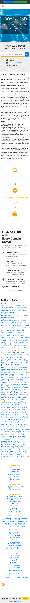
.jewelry (14, 386)
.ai (16, 307)
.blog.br (25, 317)
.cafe (5, 322)
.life (18, 391)
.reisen (15, 422)
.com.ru (8, 337)
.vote (11, 453)
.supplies (7, 437)
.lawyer (3, 391)
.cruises (8, 344)
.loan (17, 392)
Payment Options (15, 569)
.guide (2, 374)
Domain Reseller (15, 478)
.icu (16, 379)
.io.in (2, 386)
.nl (27, 406)
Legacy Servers (15, 537)
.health (25, 374)
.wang (2, 454)
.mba (2, 397)
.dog (19, 350)
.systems (6, 439)
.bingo (25, 315)
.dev (7, 349)
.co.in (2, 332)
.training (24, 444)
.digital (21, 349)
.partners (21, 411)
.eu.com (14, 357)
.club (2, 330)
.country (25, 340)
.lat (16, 389)
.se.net (21, 429)
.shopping (8, 432)
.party (2, 412)
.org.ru (2, 411)
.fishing (26, 362)
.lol (24, 392)
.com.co (3, 335)
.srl (7, 436)
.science (8, 429)
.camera (14, 322)
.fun (22, 365)
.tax (15, 439)
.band (3, 314)
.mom (10, 401)
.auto (20, 312)
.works (22, 456)
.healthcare (4, 376)
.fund (25, 365)
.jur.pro (13, 387)
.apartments (15, 309)
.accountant (4, 305)
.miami (21, 399)
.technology (4, 441)
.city (22, 327)
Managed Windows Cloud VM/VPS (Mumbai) (16, 520)
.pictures (16, 414)
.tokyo (18, 443)
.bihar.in (17, 315)
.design (3, 349)
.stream (15, 436)
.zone (23, 458)
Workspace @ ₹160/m (21, 2)
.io (27, 384)
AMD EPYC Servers (15, 535)
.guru (17, 374)
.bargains (16, 314)
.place (2, 416)
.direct (25, 349)
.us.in (5, 449)
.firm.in (18, 362)
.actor (23, 305)
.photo (16, 412)
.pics (12, 414)
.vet (8, 451)
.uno (17, 448)
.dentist (19, 347)
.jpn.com (3, 387)
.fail (24, 359)
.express (20, 359)
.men (13, 399)
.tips (7, 443)
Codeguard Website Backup (15, 545)
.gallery (16, 367)
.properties (9, 419)
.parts (26, 411)
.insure (24, 382)
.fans (10, 360)
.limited (3, 392)
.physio (8, 414)
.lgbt (15, 391)
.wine (13, 456)
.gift (25, 369)
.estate (9, 357)
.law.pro (23, 389)
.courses (9, 342)
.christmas (12, 327)
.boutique (10, 319)
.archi (24, 309)
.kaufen (18, 387)
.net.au (19, 402)
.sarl (18, 427)
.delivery (3, 347)
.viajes (11, 451)
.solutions (22, 434)
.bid (13, 315)
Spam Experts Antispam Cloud (15, 549)
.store (10, 436)
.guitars (7, 374)
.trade (14, 444)
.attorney (3, 312)
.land (13, 389)
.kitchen (26, 387)
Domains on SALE (16, 473)
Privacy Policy (16, 565)
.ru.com (25, 426)
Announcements (15, 562)
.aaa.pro (11, 304)
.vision (2, 453)
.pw (3, 421)
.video (15, 451)
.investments (22, 384)
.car (7, 324)
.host (22, 377)
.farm (14, 360)
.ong (22, 407)
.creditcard (25, 342)
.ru (28, 426)
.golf (27, 371)
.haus (21, 374)
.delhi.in (25, 345)
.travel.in (7, 446)
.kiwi (2, 389)
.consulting (24, 339)
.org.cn (6, 409)
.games (25, 367)
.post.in (25, 416)
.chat (3, 327)
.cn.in (13, 330)
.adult (27, 305)
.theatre (23, 441)
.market (11, 396)
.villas (19, 451)
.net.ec (12, 404)
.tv (15, 446)
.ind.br (16, 381)
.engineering (11, 355)
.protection (22, 419)
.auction (11, 312)
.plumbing (7, 416)
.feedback (24, 360)
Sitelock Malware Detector (16, 547)
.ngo (21, 406)
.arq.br (6, 310)
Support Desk (16, 557)
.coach (19, 332)
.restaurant (23, 424)
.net (16, 404)
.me (6, 397)
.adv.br (3, 307)
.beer (21, 314)
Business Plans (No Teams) (15, 496)
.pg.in (9, 412)
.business (3, 320)
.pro (15, 417)
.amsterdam (8, 309)
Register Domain (15, 468)
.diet (17, 349)
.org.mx (19, 409)
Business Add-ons (16, 501)
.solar (17, 434)
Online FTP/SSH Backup (15, 544)
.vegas (23, 449)
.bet (6, 315)
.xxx (8, 458)
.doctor (15, 350)
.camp (18, 322)
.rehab (11, 422)
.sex (8, 431)
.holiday (3, 377)
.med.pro (23, 397)
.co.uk (10, 332)
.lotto (7, 394)
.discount (9, 350)
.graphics (8, 372)
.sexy (12, 431)
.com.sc (14, 337)
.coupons (3, 342)
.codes (23, 332)
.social (7, 434)
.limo (7, 392)
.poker (16, 416)
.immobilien (4, 381)
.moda (6, 401)
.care (14, 324)
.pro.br (7, 417)
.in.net (11, 381)
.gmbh (19, 371)
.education (7, 354)
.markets (23, 396)
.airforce (24, 307)
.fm (23, 364)
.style (2, 437)
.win (10, 456)
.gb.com (8, 369)
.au (7, 312)
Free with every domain (15, 474)
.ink (15, 382)
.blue (6, 319)
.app (21, 309)
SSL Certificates (15, 542)
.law (19, 389)
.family (6, 360)
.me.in (9, 397)
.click (12, 329)
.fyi (12, 367)
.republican (13, 424)
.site (22, 432)
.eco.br (25, 352)
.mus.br (27, 401)
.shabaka (16, 431)
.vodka (7, 453)
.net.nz (23, 404)
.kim (22, 387)
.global (14, 371)
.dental (15, 347)
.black (12, 317)
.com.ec (14, 335)
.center (27, 325)
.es (5, 357)
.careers (23, 324)
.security (26, 429)
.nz (15, 407)
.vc (19, 449)
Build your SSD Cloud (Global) (14, 523)
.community (20, 337)
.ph (13, 412)
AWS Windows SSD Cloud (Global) (15, 526)
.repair (2, 424)
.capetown (24, 322)
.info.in (11, 382)
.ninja (24, 406)
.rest (18, 424)
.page (16, 411)
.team (22, 439)
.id (18, 379)
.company (26, 337)
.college (8, 334)
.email (12, 354)
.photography (22, 412)
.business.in (10, 320)
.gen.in (21, 369)
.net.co (7, 404)
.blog (2, 319)
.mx (3, 402)
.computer (4, 339)
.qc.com (7, 421)
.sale (11, 427)
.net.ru (2, 406)
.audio (16, 312)
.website (18, 454)
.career (18, 324)
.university (12, 448)
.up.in (20, 448)
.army (2, 310)
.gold (23, 371)
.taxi (19, 439)
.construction (16, 339)
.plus (12, 416)
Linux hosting (10, 197)
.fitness (5, 364)
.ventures (3, 451)
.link (10, 392)
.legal (11, 391)
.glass (10, 371)
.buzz (15, 320)
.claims (3, 329)
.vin (23, 451)
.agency (13, 307)
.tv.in (18, 446)
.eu (17, 357)
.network (12, 406)
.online (25, 407)
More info (19, 601)
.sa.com (7, 427)
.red (7, 422)
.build (20, 319)
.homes (8, 377)
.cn (10, 330)
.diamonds (12, 349)
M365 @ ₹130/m (9, 2)
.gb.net (13, 369)
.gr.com (3, 372)
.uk (26, 446)
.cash (9, 325)
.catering (19, 325)
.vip (26, 451)
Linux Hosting (16, 508)
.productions (25, 417)
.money (15, 401)
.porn (20, 416)
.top (26, 443)
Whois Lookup (16, 479)
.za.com (19, 458)
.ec (21, 352)
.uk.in (2, 448)
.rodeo (20, 426)
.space (3, 436)
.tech (26, 439)
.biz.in (8, 317)
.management (4, 396)
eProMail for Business (16, 489)
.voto (15, 453)
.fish (22, 362)
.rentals (23, 422)
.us (2, 449)
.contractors (4, 340)
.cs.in (12, 344)
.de (12, 345)
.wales (24, 453)
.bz (18, 320)
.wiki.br (3, 456)
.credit (19, 342)
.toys (10, 444)
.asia (18, 310)
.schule (3, 429)
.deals (15, 345)
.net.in (19, 404)
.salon (14, 427)
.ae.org (8, 307)
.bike (22, 315)
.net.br (24, 402)
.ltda (17, 394)
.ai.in (19, 307)
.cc (23, 325)
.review (3, 426)
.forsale (8, 365)
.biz (5, 317)
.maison (26, 394)
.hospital (17, 377)
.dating (3, 345)
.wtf (5, 458)
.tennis (12, 441)
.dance (21, 344)
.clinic (16, 329)
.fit (1, 364)
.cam (9, 322)
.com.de (8, 335)
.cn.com (7, 330)
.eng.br (22, 354)
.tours (2, 444)
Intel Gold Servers (16, 533)
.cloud (26, 329)
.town (6, 444)
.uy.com (9, 449)
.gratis (13, 372)
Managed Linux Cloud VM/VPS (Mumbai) (16, 518)
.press (2, 417)
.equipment (25, 355)
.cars (2, 325)
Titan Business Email (15, 488)
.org (10, 409)
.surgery (26, 437)
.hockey (18, 376)
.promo (4, 419)
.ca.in (24, 320)
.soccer (3, 434)
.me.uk (13, 397)
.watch (7, 454)
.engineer (4, 355)
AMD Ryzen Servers (15, 532)
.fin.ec (2, 362)
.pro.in (19, 417)
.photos (3, 414)
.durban (13, 352)
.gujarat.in (12, 374)
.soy (27, 434)
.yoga (14, 458)
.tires (10, 443)
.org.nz (23, 409)
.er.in (2, 357)
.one (18, 407)
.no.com (3, 407)
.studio (19, 436)
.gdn (17, 369)
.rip (12, 426)
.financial (12, 362)
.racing (17, 421)
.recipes (3, 422)
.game (20, 367)
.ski (25, 432)
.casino (14, 325)
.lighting (22, 391)
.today (14, 443)
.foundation (14, 365)
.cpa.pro (14, 342)
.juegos (8, 387)
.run (3, 427)
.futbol (8, 367)
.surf (22, 437)
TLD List (15, 476)
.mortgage (21, 401)
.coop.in (20, 340)
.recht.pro (22, 421)
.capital (3, 324)
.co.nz (6, 332)
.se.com (17, 429)
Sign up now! (15, 202)
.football (3, 365)
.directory (3, 350)
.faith (2, 360)
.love (11, 394)
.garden (3, 369)
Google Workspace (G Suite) (15, 486)
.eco (2, 354)
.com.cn (23, 334)
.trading (19, 444)
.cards (10, 324)
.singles (18, 432)
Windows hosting (19, 197)
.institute (19, 382)
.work (17, 456)
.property (15, 419)
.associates (23, 310)
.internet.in (15, 384)
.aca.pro (16, 304)
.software (12, 434)
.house (3, 379)
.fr (19, 365)
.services (4, 431)
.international (8, 384)
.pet (6, 412)
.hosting (26, 377)
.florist (14, 364)
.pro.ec (11, 417)
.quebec (12, 421)
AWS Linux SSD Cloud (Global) (15, 525)
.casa (6, 325)
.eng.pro (27, 354)
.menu (16, 399)
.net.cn (3, 404)
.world (26, 456)
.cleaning (8, 329)
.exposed (14, 359)
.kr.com (6, 389)
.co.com (18, 330)
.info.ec (4, 382)
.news (16, 406)
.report (7, 424)
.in (8, 381)
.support (17, 437)
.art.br (11, 310)
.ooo (2, 409)
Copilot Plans (15, 499)
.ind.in (20, 381)
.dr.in (9, 352)
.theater (17, 441)
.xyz (11, 458)
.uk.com (22, 446)
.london (3, 394)
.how (7, 379)
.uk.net (6, 448)
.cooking (11, 340)
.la (10, 389)
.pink (21, 414)
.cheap (7, 327)
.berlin (25, 314)
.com (18, 335)
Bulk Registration (15, 63)
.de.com (8, 345)
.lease (7, 391)
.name (11, 402)
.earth (17, 352)
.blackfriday (18, 317)
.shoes (27, 431)
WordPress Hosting (15, 511)
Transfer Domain (15, 60)
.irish (6, 386)
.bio (2, 317)
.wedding (23, 454)
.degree (20, 345)
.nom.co (8, 407)
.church (18, 327)
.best (2, 315)
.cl (25, 327)
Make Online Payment (16, 570)
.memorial (8, 399)
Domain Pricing (15, 65)
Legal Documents (16, 564)
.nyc (13, 407)
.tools (22, 443)
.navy (15, 402)
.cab (2, 322)
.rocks (15, 426)
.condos (10, 339)
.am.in (2, 309)
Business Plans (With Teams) (15, 498)
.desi (24, 347)
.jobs (18, 386)
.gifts (2, 371)
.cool (15, 340)
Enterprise (16, 503)
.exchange (3, 359)
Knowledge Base (15, 559)
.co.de (23, 330)
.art (15, 310)
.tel (9, 441)
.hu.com (12, 379)
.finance (7, 362)
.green (17, 372)
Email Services (9, 199)
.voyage (20, 453)
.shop (3, 432)
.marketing (17, 396)
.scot (12, 429)
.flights (10, 364)
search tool (10, 179)
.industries (25, 381)
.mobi (2, 401)
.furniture (3, 367)
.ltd (14, 394)
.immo (21, 379)
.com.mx (3, 337)
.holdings (24, 376)
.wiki (7, 456)
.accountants (11, 305)
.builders (25, 319)
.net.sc (7, 406)
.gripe (22, 372)
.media (3, 399)
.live (14, 392)
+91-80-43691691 (7, 577)
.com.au (13, 334)
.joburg (22, 386)
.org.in (14, 409)
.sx (2, 439)
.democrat (9, 347)
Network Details (15, 567)
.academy (22, 304)
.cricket (3, 344)
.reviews (8, 426)
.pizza (25, 414)
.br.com (16, 319)
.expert (9, 359)
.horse (12, 377)
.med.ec (18, 397)
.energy (17, 354)
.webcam (12, 454)
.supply (12, 437)
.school (25, 427)
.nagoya (7, 402)
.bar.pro (11, 314)
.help (9, 376)
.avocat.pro (26, 312)
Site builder (22, 199)
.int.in (2, 384)
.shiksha (22, 431)
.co (26, 330)
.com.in (22, 335)
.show (13, 432)
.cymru (16, 344)
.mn (25, 399)
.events (21, 357)
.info (8, 382)
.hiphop (13, 376)
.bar (7, 314)
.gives (6, 371)
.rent (19, 422)
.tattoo (11, 439)
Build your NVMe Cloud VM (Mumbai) (14, 521)
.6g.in (6, 304)
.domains (23, 350)
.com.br (18, 334)
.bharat (9, 315)
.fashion (19, 360)
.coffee (3, 334)
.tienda (3, 443)
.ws (2, 458)
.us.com (25, 448)
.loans (20, 392)
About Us (15, 560)
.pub (27, 419)
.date (25, 344)
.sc (21, 427)
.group (26, 372)
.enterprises (18, 355)
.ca (21, 320)
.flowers (19, 364)
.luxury (21, 394)
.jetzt (9, 386)
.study (24, 436)
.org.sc (7, 411)
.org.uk (12, 411)
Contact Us (16, 555)
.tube (12, 446)
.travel (2, 446)
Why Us (5, 459)
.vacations (15, 449)
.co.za (14, 332)
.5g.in (2, 304)
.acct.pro (18, 305)
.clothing (21, 329)
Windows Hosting (16, 509)
